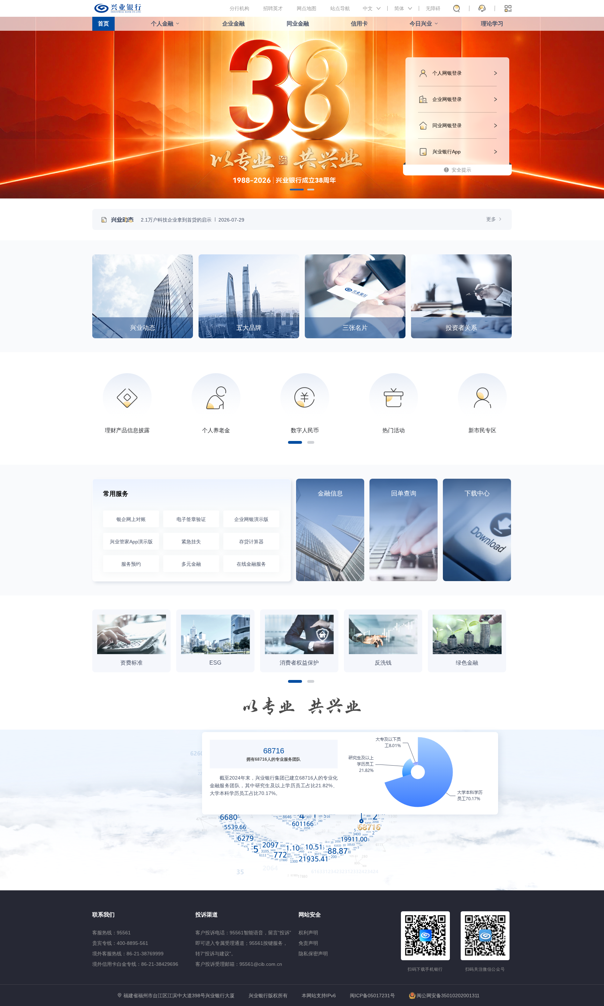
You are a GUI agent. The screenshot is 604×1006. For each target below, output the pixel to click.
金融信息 (330, 493)
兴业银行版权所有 (268, 995)
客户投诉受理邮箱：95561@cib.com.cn (238, 964)
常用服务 (115, 493)
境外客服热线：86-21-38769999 (128, 953)
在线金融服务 (251, 564)
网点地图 (306, 8)
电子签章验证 (191, 519)
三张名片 (355, 327)
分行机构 (239, 8)
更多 (491, 219)
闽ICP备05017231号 (372, 995)
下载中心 (477, 493)
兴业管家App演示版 (131, 541)
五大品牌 (248, 327)
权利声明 (308, 932)
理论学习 (492, 24)
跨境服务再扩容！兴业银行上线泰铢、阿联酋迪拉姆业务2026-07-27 (218, 220)
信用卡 (359, 24)
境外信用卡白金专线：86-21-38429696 (135, 964)
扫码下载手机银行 (425, 969)
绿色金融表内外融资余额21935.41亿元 (448, 842)
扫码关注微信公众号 (485, 969)
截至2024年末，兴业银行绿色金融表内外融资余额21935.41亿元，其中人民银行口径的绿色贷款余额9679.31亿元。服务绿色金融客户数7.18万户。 (448, 872)
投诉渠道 (206, 915)
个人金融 (162, 24)
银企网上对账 (131, 519)
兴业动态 (142, 327)
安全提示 (461, 170)
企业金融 (233, 24)
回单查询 (403, 493)
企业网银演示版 (251, 519)
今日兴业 (421, 24)
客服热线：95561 (111, 932)
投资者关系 (461, 327)
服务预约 (131, 564)
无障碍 (433, 8)
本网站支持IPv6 (319, 995)
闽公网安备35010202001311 (448, 995)
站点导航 (340, 8)
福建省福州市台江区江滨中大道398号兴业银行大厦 (179, 995)
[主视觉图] (302, 108)
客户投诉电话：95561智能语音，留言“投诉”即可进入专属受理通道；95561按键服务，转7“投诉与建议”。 (243, 943)
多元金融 (191, 564)
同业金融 (298, 24)
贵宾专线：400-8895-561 (120, 943)
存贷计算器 (251, 541)
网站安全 (310, 915)
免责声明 (308, 943)
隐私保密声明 (313, 953)
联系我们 (103, 915)
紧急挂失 (191, 541)
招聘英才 (273, 8)
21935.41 (448, 833)
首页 (103, 24)
